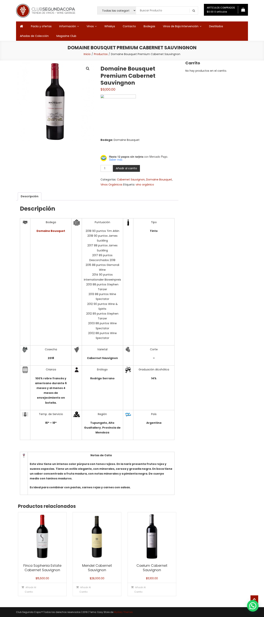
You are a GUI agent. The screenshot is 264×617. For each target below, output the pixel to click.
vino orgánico (145, 184)
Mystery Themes (123, 612)
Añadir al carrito (126, 168)
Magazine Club (66, 36)
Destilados (216, 26)
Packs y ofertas (41, 26)
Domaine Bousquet (159, 179)
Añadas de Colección (34, 36)
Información (67, 26)
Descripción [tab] (29, 196)
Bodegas (149, 26)
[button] (87, 68)
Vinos (90, 26)
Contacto (129, 26)
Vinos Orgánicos (111, 184)
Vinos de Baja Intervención (180, 26)
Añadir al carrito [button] (30, 589)
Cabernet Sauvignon (131, 179)
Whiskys (109, 26)
